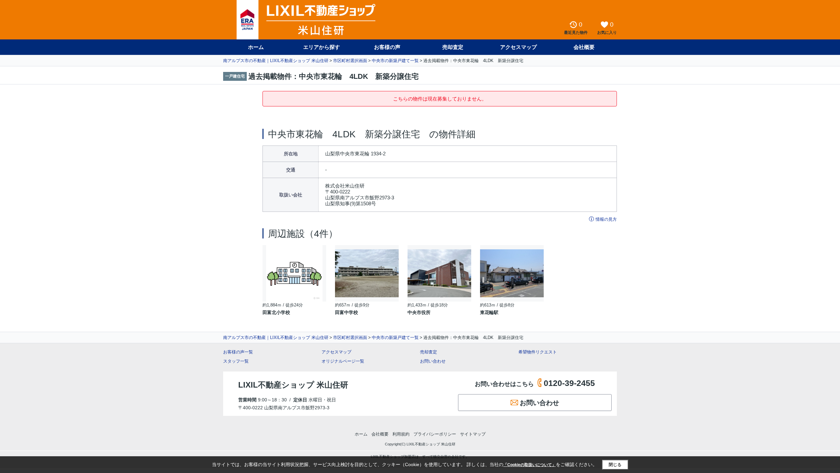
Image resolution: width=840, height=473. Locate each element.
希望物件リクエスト (537, 351)
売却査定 (452, 47)
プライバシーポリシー (434, 434)
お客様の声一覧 (238, 351)
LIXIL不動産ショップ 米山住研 (293, 384)
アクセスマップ (336, 351)
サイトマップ (473, 434)
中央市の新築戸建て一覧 (395, 60)
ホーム (256, 47)
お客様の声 (387, 47)
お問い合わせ (433, 361)
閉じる (615, 464)
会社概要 (584, 47)
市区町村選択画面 (350, 60)
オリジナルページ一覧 (343, 361)
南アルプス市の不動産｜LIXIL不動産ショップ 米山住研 (275, 60)
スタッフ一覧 (236, 361)
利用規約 (401, 434)
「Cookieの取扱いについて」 (529, 464)
